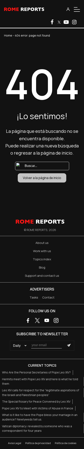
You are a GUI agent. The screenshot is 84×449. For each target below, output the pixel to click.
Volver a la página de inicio (42, 178)
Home (8, 35)
